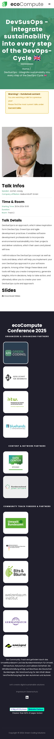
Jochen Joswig (16, 191)
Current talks (14, 108)
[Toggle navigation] (49, 4)
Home (25, 68)
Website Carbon (35, 709)
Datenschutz (32, 691)
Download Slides (12, 296)
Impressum (21, 691)
